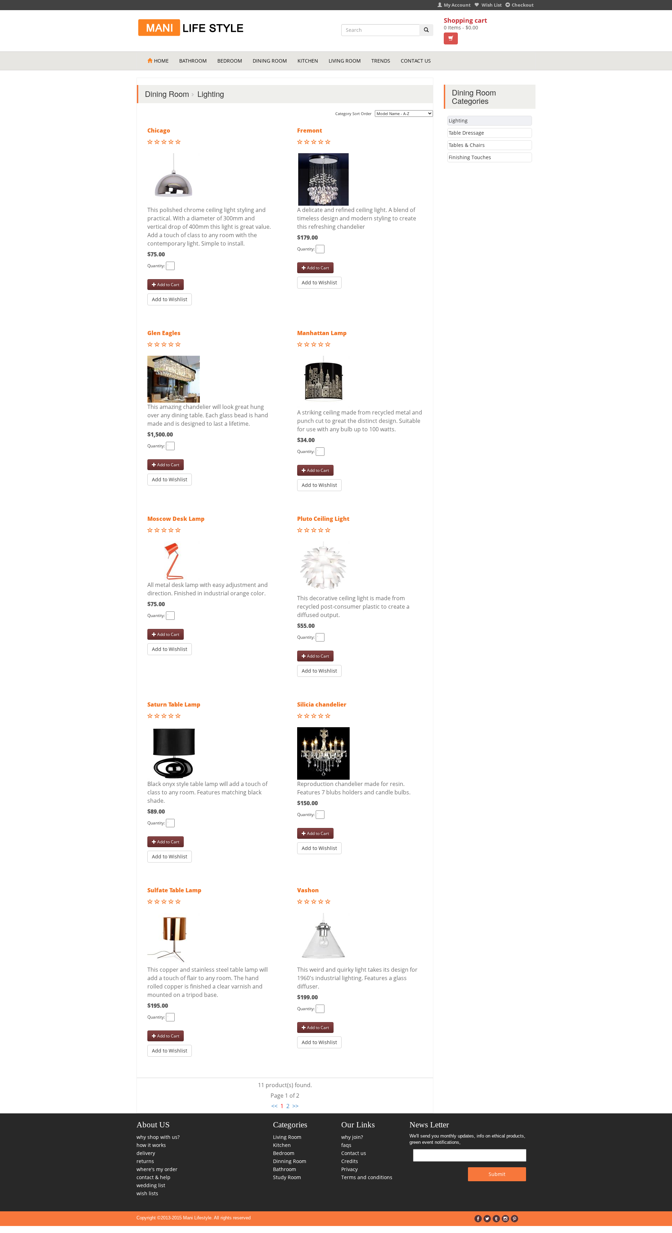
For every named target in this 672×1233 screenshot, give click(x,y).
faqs (346, 1145)
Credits (349, 1161)
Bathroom (193, 60)
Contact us (353, 1153)
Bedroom (229, 60)
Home (161, 60)
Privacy (349, 1169)
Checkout (523, 5)
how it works (151, 1145)
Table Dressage (466, 132)
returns (145, 1161)
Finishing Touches (470, 157)
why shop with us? (158, 1137)
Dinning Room (289, 1161)
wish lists (147, 1193)
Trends (380, 60)
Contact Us (416, 60)
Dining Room (270, 60)
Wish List (491, 5)
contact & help (153, 1177)
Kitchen (308, 60)
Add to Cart (167, 285)
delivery (145, 1153)
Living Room (345, 60)
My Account (457, 5)
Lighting (458, 120)
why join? (352, 1137)
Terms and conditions (366, 1177)
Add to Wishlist (169, 299)
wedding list (150, 1185)
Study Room (287, 1177)
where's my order (156, 1169)
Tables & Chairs (467, 145)
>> (295, 1106)
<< (274, 1106)
